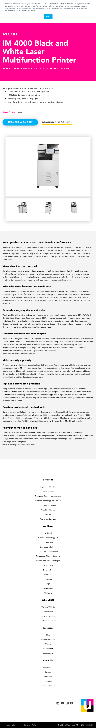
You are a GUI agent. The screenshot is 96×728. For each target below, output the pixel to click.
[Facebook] (71, 703)
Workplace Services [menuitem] (48, 519)
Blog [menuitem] (48, 635)
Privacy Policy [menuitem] (10, 725)
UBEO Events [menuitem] (48, 649)
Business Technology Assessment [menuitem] (48, 501)
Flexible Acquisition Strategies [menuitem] (48, 561)
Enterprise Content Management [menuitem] (48, 496)
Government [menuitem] (48, 588)
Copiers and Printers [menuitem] (48, 487)
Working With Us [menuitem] (48, 607)
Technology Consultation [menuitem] (48, 551)
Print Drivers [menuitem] (48, 653)
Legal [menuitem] (48, 584)
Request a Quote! (20, 122)
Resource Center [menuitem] (48, 639)
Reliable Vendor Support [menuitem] (48, 538)
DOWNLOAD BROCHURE (56, 122)
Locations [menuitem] (48, 676)
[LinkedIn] (57, 703)
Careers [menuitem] (48, 672)
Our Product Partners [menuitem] (48, 621)
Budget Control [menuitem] (48, 542)
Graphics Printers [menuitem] (48, 510)
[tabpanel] (22, 208)
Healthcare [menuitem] (48, 579)
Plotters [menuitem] (48, 514)
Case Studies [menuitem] (48, 611)
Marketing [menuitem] (48, 593)
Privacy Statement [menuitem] (48, 686)
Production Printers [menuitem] (48, 505)
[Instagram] (67, 703)
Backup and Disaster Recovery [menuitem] (48, 556)
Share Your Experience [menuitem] (48, 616)
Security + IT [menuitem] (48, 565)
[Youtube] (62, 703)
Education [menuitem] (48, 574)
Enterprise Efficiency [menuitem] (48, 547)
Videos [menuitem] (48, 644)
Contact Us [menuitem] (48, 681)
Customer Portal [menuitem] (30, 725)
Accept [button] (48, 16)
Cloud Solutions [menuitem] (48, 491)
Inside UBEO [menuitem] (48, 667)
